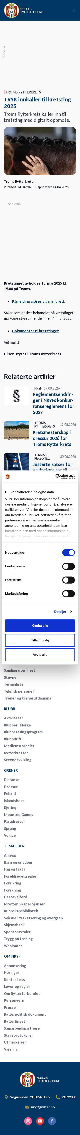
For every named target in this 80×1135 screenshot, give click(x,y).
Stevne (10, 677)
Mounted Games (18, 814)
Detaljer (60, 612)
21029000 (69, 1097)
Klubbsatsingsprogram (23, 732)
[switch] (68, 566)
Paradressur (14, 821)
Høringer (11, 972)
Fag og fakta (14, 869)
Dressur (11, 786)
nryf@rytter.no (43, 1107)
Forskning (12, 890)
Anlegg (10, 855)
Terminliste (14, 684)
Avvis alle (40, 654)
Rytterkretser (16, 753)
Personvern (14, 1000)
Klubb (9, 709)
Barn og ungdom (18, 862)
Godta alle (40, 625)
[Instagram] (28, 1121)
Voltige (10, 835)
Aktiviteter (13, 718)
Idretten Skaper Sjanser (24, 904)
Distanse (11, 779)
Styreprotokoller (18, 1035)
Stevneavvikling (17, 759)
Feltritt (10, 793)
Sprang (10, 828)
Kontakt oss (14, 979)
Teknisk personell (19, 691)
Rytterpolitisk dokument (25, 1014)
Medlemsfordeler (19, 745)
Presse (10, 1007)
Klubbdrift (12, 739)
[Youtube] (40, 1121)
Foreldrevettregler (20, 876)
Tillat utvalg (40, 640)
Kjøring (10, 807)
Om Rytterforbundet (22, 993)
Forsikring (12, 883)
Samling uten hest (19, 670)
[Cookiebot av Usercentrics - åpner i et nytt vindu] (56, 476)
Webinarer (13, 945)
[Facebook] (52, 1121)
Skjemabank (14, 924)
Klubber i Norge (17, 725)
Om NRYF (12, 956)
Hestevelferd (15, 897)
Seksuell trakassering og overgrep (33, 918)
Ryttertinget (14, 1021)
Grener (11, 770)
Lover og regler (17, 986)
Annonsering (15, 965)
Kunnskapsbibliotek (21, 911)
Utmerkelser (15, 1042)
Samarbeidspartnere (22, 1028)
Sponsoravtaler (17, 932)
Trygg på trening (18, 938)
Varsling (11, 1049)
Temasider (14, 846)
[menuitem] (35, 670)
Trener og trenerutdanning (27, 698)
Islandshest (14, 800)
